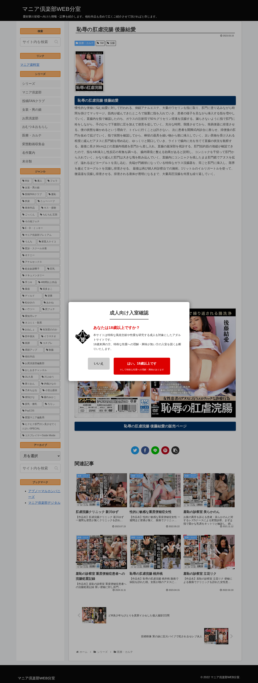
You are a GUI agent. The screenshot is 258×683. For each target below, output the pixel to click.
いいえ (99, 363)
